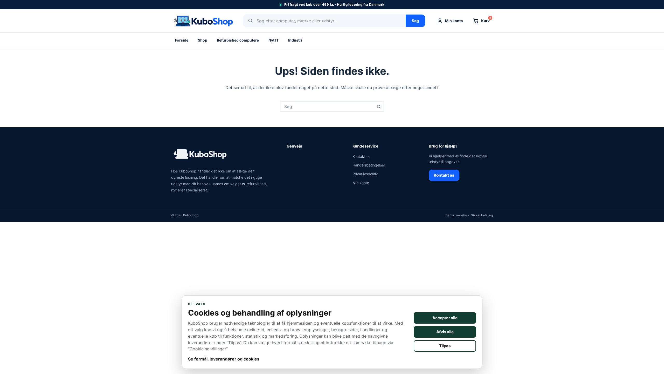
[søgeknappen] (379, 106)
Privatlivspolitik (365, 174)
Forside (181, 40)
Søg (415, 20)
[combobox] (327, 106)
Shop (202, 40)
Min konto (360, 183)
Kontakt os (361, 156)
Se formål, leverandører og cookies (223, 359)
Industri (295, 40)
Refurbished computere (238, 40)
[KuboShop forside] (203, 20)
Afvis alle (445, 331)
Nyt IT (273, 40)
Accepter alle (445, 317)
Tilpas (445, 345)
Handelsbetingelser (368, 165)
